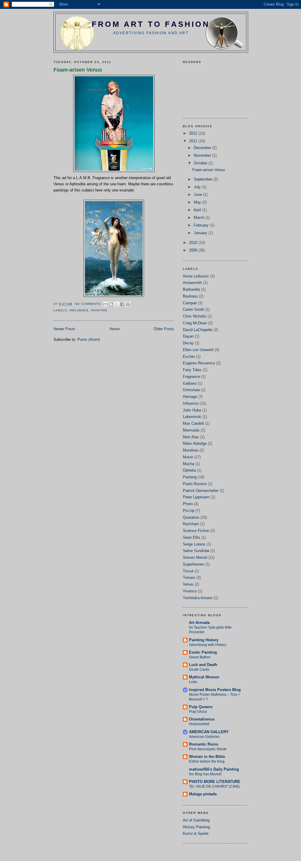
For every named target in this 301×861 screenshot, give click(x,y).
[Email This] (105, 304)
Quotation (191, 517)
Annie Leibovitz (196, 276)
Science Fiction (196, 530)
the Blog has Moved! (205, 774)
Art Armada (199, 622)
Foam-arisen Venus (77, 70)
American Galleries (204, 737)
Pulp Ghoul (198, 712)
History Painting (196, 827)
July (198, 187)
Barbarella (191, 289)
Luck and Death (203, 664)
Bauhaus (190, 296)
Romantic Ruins (203, 744)
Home (115, 329)
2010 (193, 242)
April (197, 210)
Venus (188, 584)
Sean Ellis (191, 537)
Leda (193, 682)
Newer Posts (64, 329)
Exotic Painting (203, 652)
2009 (193, 250)
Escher (189, 356)
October (201, 163)
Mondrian (190, 450)
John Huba (192, 410)
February (202, 225)
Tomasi (189, 577)
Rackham (191, 524)
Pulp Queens (201, 707)
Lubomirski (192, 416)
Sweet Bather (199, 657)
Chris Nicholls (194, 316)
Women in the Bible (207, 756)
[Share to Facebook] (122, 304)
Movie (188, 457)
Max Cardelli (193, 423)
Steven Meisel (195, 557)
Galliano (190, 383)
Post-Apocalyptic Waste (208, 749)
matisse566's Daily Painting (214, 769)
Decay (188, 343)
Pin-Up (188, 510)
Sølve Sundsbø (196, 550)
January (201, 233)
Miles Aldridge (195, 443)
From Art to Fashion (151, 24)
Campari (190, 303)
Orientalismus (202, 719)
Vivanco (190, 591)
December (203, 148)
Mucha (188, 464)
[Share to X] (117, 304)
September (203, 179)
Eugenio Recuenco (199, 363)
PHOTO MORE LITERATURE (214, 781)
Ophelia (189, 470)
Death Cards (199, 669)
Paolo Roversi (195, 484)
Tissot (188, 571)
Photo (188, 504)
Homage (190, 396)
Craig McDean (195, 323)
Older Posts (164, 329)
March (199, 217)
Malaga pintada (203, 794)
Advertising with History (207, 645)
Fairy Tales (192, 370)
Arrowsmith (192, 282)
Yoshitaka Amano (198, 598)
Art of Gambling (196, 820)
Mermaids (191, 430)
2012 (193, 133)
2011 (193, 141)
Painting (99, 310)
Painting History (203, 640)
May (198, 202)
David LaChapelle (198, 330)
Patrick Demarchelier (200, 490)
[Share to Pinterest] (128, 304)
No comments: (89, 303)
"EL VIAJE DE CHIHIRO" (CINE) (214, 786)
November (203, 155)
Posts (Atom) (88, 339)
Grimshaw (191, 390)
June (198, 194)
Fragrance (191, 376)
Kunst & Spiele (195, 833)
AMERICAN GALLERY (209, 732)
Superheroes (193, 564)
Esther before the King (207, 761)
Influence (79, 310)
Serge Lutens (194, 544)
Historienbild (199, 724)
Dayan (188, 336)
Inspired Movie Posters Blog (215, 690)
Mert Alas (191, 437)
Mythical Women (204, 677)
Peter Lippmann (196, 497)
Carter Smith (193, 309)
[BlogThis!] (111, 304)
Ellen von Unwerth (198, 350)
